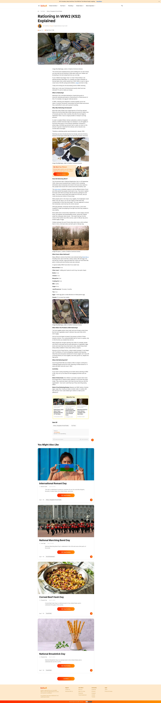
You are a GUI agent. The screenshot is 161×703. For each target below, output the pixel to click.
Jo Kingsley (51, 25)
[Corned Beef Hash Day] (66, 578)
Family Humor (79, 5)
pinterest (93, 691)
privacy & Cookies (108, 691)
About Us (80, 689)
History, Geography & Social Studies (58, 407)
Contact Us (67, 689)
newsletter (80, 693)
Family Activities (53, 5)
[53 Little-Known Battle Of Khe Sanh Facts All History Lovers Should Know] (70, 402)
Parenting (70, 5)
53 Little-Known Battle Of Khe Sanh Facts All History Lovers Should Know (70, 412)
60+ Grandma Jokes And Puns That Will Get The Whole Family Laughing (77, 1)
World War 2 (85, 257)
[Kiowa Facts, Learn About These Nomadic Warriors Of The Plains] (58, 402)
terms (106, 689)
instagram (94, 693)
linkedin (93, 695)
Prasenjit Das (44, 600)
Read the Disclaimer (59, 439)
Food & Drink (48, 613)
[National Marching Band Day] (66, 521)
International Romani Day (53, 483)
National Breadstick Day (52, 653)
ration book (58, 189)
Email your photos (61, 174)
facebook (94, 689)
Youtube (93, 696)
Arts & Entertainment (50, 556)
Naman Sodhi (44, 486)
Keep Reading (67, 495)
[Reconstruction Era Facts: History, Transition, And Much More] (82, 402)
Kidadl (38, 11)
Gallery (42, 63)
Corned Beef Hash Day (51, 597)
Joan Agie (43, 543)
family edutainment (82, 695)
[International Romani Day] (66, 464)
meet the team (81, 691)
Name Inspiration (90, 5)
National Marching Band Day (54, 540)
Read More (99, 1)
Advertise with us (69, 691)
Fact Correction (85, 439)
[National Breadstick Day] (66, 634)
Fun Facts (62, 5)
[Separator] (92, 440)
